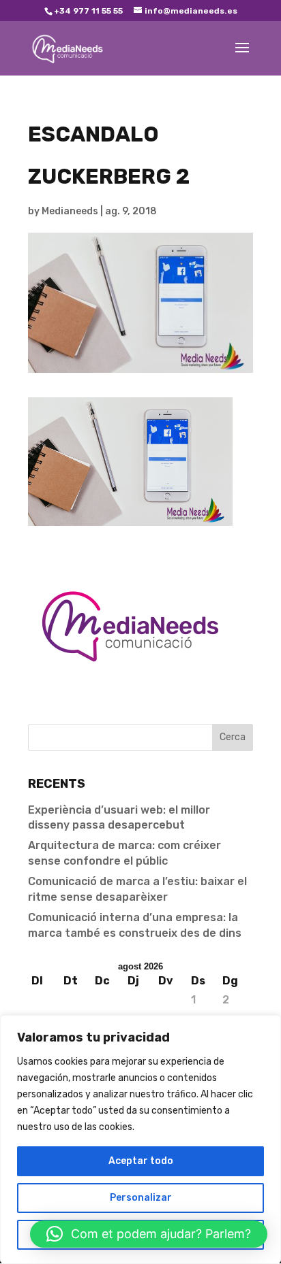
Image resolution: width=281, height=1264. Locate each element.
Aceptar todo (140, 1161)
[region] (140, 1139)
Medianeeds (70, 211)
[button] (148, 1234)
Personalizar (141, 1197)
